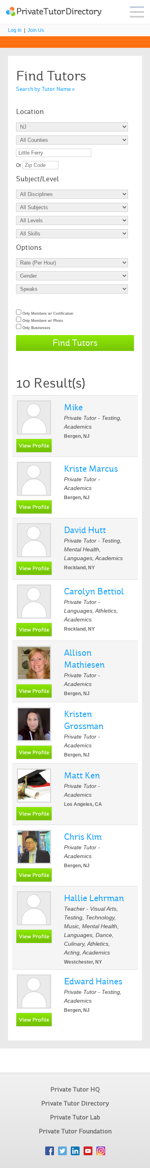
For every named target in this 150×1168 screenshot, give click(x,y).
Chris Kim (83, 836)
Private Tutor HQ (75, 1089)
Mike (73, 407)
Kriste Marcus (91, 468)
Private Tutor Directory (75, 1103)
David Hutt (85, 530)
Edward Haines (93, 981)
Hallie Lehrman (94, 898)
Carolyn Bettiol (94, 591)
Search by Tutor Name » (45, 89)
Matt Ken (82, 775)
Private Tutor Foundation (75, 1131)
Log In (15, 30)
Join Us (36, 30)
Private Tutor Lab (75, 1117)
